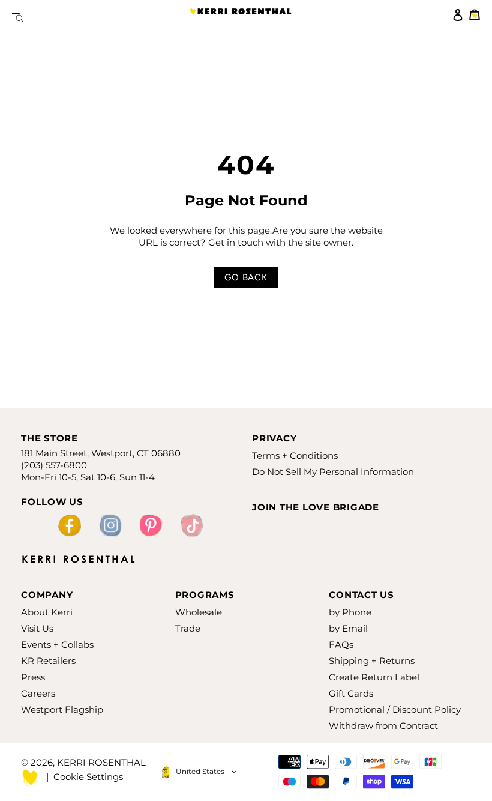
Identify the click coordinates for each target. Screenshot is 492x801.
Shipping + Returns (372, 660)
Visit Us (37, 628)
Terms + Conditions (295, 455)
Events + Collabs (57, 644)
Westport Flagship (62, 709)
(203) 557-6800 (54, 465)
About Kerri (47, 612)
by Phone (350, 612)
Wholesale (198, 612)
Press (33, 677)
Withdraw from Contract (383, 725)
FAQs (341, 644)
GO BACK (245, 277)
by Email (348, 628)
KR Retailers (48, 660)
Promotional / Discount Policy (395, 709)
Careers (38, 693)
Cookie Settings (88, 776)
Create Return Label (374, 677)
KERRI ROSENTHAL (241, 15)
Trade (187, 628)
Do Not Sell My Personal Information (333, 471)
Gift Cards (351, 693)
